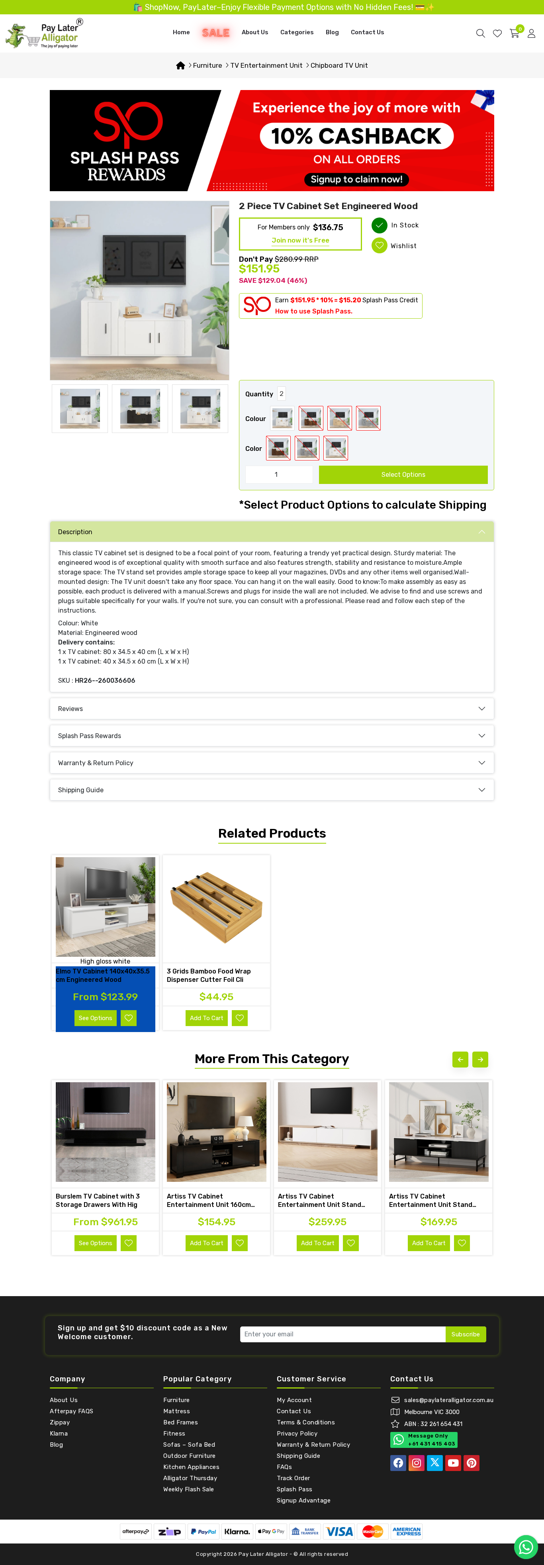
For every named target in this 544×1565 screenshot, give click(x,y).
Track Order (293, 1478)
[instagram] (417, 1463)
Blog (332, 32)
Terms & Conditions (306, 1422)
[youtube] (453, 1463)
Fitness (174, 1433)
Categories (297, 32)
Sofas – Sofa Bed (189, 1444)
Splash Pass (295, 1489)
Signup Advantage (304, 1500)
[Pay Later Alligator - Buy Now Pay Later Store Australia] (44, 33)
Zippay (60, 1422)
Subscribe (466, 1334)
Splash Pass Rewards (89, 736)
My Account (294, 1400)
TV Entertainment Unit (266, 65)
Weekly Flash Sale (188, 1489)
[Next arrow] (480, 1059)
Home (181, 32)
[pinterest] (471, 1463)
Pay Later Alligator (264, 1554)
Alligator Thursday (190, 1478)
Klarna (59, 1433)
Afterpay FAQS (72, 1411)
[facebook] (398, 1463)
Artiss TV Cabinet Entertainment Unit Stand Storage (430, 1205)
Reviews (70, 709)
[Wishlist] (497, 33)
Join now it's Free (300, 240)
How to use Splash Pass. (313, 311)
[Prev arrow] (460, 1059)
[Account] (531, 33)
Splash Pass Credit (390, 300)
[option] (139, 290)
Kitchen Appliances (191, 1467)
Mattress (176, 1411)
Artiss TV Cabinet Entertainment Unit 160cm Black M (209, 1205)
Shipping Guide (81, 790)
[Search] (480, 33)
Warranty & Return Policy (95, 763)
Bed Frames (180, 1422)
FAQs (284, 1467)
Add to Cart (206, 1018)
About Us (255, 32)
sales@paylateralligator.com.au (448, 1400)
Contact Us (367, 32)
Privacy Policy (297, 1433)
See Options (95, 1018)
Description (75, 532)
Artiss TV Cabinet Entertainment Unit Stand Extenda (319, 1205)
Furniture (207, 65)
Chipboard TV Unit (339, 65)
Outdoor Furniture (189, 1455)
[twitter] (435, 1463)
